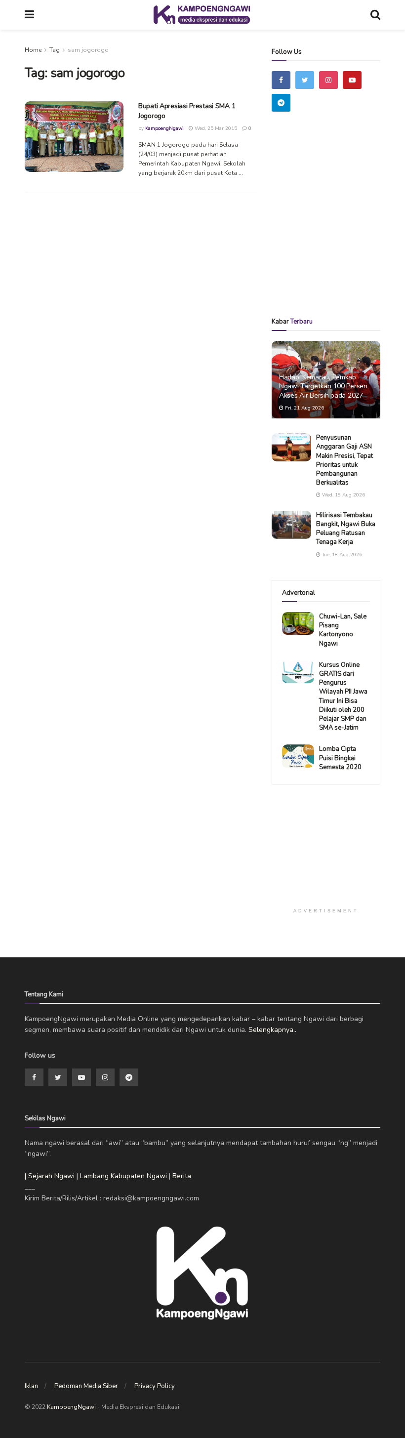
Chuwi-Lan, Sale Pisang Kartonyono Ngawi (342, 630)
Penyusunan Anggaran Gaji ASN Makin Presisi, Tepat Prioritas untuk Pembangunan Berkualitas (344, 460)
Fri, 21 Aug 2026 (304, 408)
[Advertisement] (338, 228)
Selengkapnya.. (272, 1029)
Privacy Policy (154, 1386)
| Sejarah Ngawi (50, 1176)
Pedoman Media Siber (86, 1386)
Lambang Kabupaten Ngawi (123, 1176)
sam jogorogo (88, 50)
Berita (181, 1176)
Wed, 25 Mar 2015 (215, 128)
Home (33, 50)
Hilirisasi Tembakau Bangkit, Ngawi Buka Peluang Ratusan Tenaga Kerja (345, 529)
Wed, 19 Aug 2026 (343, 495)
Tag (54, 50)
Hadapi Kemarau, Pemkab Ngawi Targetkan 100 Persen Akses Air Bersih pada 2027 (323, 386)
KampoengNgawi (164, 128)
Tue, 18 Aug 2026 (341, 554)
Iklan (31, 1386)
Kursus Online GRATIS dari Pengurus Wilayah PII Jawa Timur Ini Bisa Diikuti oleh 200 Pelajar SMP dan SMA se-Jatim (343, 696)
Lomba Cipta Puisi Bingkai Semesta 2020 (340, 757)
